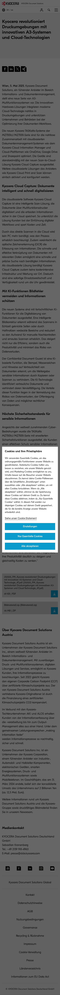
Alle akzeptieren (30, 546)
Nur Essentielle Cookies (30, 536)
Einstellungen (30, 526)
